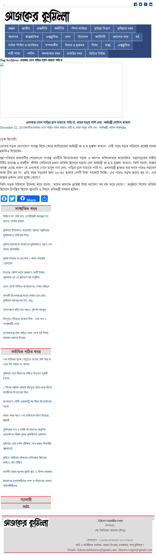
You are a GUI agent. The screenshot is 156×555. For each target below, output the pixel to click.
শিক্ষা (95, 45)
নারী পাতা (14, 53)
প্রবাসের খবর (120, 37)
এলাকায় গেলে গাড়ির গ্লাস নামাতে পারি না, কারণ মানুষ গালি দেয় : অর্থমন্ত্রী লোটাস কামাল (78, 122)
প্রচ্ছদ (11, 28)
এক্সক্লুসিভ (52, 37)
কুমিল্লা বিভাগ (102, 28)
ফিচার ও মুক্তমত (74, 45)
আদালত (13, 37)
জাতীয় (26, 28)
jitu (124, 127)
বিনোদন (83, 37)
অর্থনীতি (59, 28)
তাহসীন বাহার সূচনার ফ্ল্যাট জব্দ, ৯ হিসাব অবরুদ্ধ (27, 471)
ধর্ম (137, 37)
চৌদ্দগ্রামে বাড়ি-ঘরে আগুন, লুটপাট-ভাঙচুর (24, 309)
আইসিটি (100, 37)
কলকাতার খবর (51, 53)
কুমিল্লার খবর (125, 28)
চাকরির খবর (74, 53)
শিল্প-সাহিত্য (79, 28)
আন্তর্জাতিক (32, 37)
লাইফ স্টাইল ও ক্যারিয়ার (23, 45)
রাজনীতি (42, 28)
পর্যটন (31, 53)
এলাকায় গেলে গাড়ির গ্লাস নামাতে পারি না (53, 127)
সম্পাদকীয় (51, 45)
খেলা (68, 37)
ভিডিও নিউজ (97, 53)
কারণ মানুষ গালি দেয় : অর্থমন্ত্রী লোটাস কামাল (99, 127)
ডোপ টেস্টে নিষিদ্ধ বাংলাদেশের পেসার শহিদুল (26, 286)
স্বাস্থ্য (108, 45)
